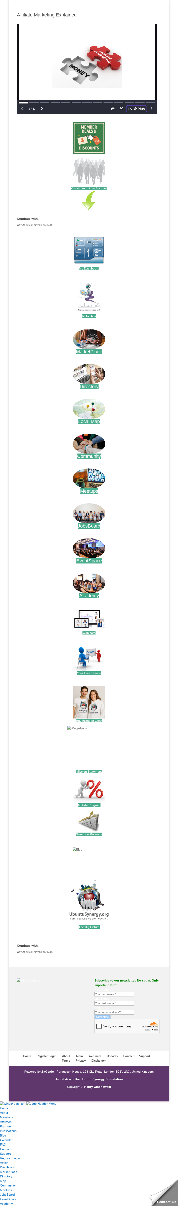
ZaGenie (47, 1071)
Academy (89, 595)
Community (89, 456)
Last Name (101, 998)
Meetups (89, 491)
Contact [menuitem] (5, 1149)
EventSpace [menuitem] (8, 1199)
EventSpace (89, 560)
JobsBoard (89, 526)
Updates (112, 1056)
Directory (89, 386)
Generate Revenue (89, 834)
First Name (102, 989)
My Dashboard (89, 268)
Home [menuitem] (4, 1108)
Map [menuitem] (3, 1181)
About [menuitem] (4, 1112)
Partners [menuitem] (6, 1126)
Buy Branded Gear (89, 720)
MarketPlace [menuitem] (8, 1172)
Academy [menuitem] (6, 1203)
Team (79, 1056)
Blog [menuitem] (3, 1135)
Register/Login (46, 1056)
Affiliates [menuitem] (6, 1122)
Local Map (89, 421)
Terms (66, 1060)
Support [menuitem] (5, 1153)
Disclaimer (98, 1060)
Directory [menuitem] (6, 1176)
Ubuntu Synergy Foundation (102, 1079)
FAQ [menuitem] (3, 1144)
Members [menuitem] (6, 1117)
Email (98, 1007)
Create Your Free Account (89, 188)
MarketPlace (89, 351)
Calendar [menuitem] (6, 1140)
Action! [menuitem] (4, 1162)
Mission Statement (89, 771)
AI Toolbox (89, 316)
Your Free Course (89, 673)
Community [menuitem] (8, 1185)
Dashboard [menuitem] (7, 1167)
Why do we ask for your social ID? (35, 225)
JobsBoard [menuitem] (7, 1194)
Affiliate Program (89, 805)
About (66, 1056)
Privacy (81, 1060)
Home (27, 1056)
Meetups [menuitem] (6, 1190)
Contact (128, 1056)
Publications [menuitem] (8, 1131)
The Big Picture (89, 927)
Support (144, 1056)
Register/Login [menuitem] (10, 1158)
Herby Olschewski (97, 1086)
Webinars (89, 632)
